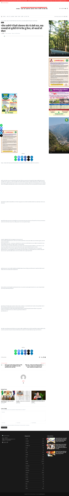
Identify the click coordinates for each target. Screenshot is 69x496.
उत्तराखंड (18, 8)
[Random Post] (64, 16)
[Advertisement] (33, 70)
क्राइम (22, 8)
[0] (1, 130)
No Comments (8, 33)
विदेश (44, 8)
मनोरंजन (36, 8)
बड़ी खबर (32, 8)
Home (2, 20)
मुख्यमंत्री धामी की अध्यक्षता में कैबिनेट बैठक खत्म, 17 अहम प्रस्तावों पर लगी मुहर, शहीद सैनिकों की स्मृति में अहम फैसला (61, 452)
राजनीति (39, 8)
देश (42, 8)
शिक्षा (47, 8)
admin (3, 33)
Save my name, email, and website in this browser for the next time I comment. (15, 425)
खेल (24, 8)
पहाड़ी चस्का (28, 8)
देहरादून (8, 20)
